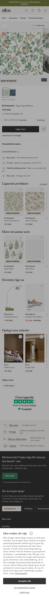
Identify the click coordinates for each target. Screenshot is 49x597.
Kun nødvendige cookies (24, 587)
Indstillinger (24, 592)
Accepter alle (24, 581)
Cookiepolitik (21, 573)
